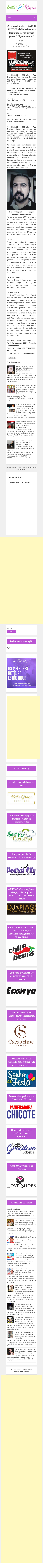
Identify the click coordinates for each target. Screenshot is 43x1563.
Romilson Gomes (24, 1371)
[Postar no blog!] (11, 358)
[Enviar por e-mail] (9, 358)
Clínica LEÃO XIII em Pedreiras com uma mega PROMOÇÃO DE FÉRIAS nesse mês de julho (25, 1255)
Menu (10, 18)
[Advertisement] (21, 559)
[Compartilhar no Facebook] (15, 358)
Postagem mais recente (14, 467)
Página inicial (11, 648)
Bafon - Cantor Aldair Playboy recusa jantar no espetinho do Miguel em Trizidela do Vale (25, 1319)
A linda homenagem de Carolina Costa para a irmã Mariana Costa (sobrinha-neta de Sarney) (25, 1351)
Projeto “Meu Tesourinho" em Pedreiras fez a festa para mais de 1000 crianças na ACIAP (26, 387)
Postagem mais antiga (29, 467)
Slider (22, 45)
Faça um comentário (22, 46)
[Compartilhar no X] (13, 358)
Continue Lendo (12, 381)
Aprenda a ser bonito (13, 1209)
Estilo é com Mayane (26, 1369)
